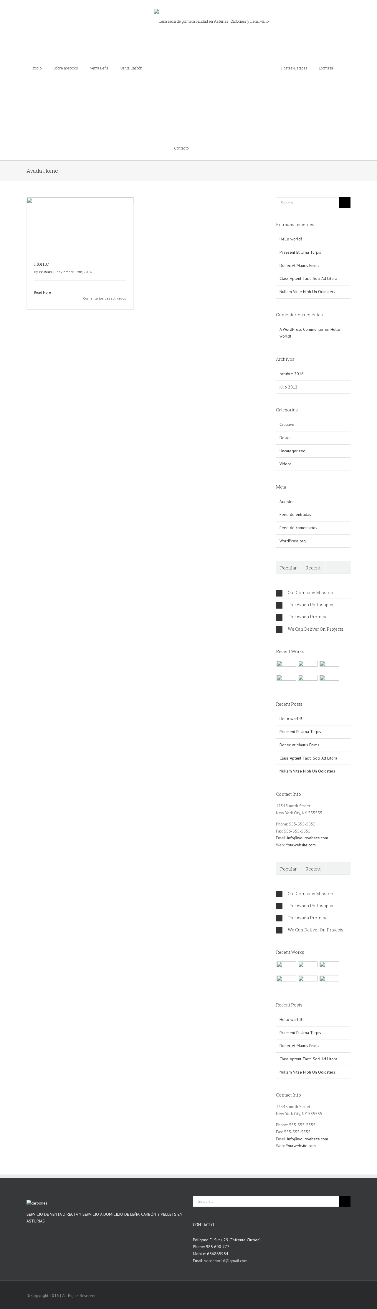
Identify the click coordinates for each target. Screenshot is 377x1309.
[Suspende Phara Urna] (329, 656)
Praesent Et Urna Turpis (300, 227)
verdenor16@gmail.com (225, 1235)
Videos (286, 438)
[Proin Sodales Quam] (329, 641)
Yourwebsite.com (301, 819)
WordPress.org (293, 515)
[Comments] (337, 542)
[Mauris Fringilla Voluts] (307, 641)
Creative (287, 399)
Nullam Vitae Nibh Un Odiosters (307, 266)
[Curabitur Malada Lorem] (307, 656)
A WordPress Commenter (302, 304)
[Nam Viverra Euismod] (286, 656)
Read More (42, 267)
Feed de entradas (295, 489)
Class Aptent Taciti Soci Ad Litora (308, 253)
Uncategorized (292, 425)
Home (41, 238)
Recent (313, 542)
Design (286, 412)
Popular (288, 542)
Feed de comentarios (298, 502)
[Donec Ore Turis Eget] (286, 641)
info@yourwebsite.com (307, 812)
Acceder (287, 476)
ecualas (45, 246)
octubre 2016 (292, 348)
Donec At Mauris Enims (299, 240)
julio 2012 (288, 361)
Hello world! (291, 213)
